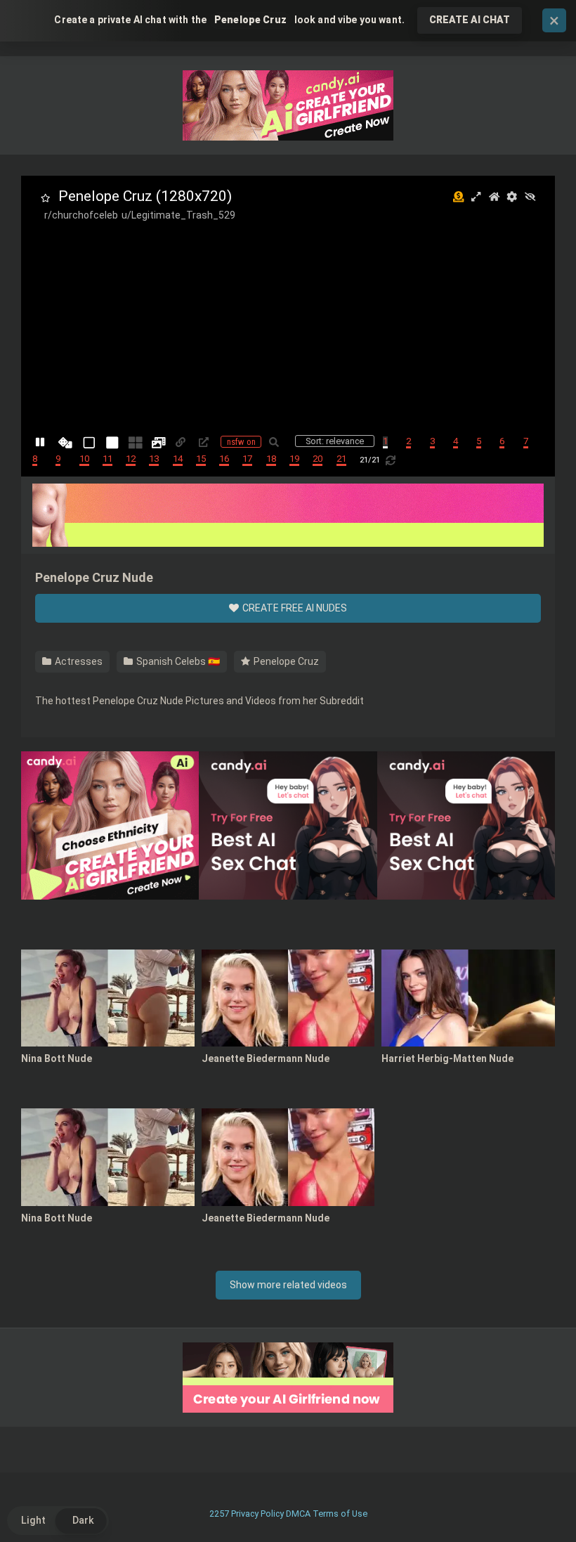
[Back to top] (529, 1499)
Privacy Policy (257, 1513)
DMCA (298, 1513)
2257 (219, 1513)
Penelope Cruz (285, 661)
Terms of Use (340, 1513)
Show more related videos (288, 1284)
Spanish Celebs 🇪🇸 (177, 661)
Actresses (78, 661)
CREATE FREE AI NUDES (293, 608)
